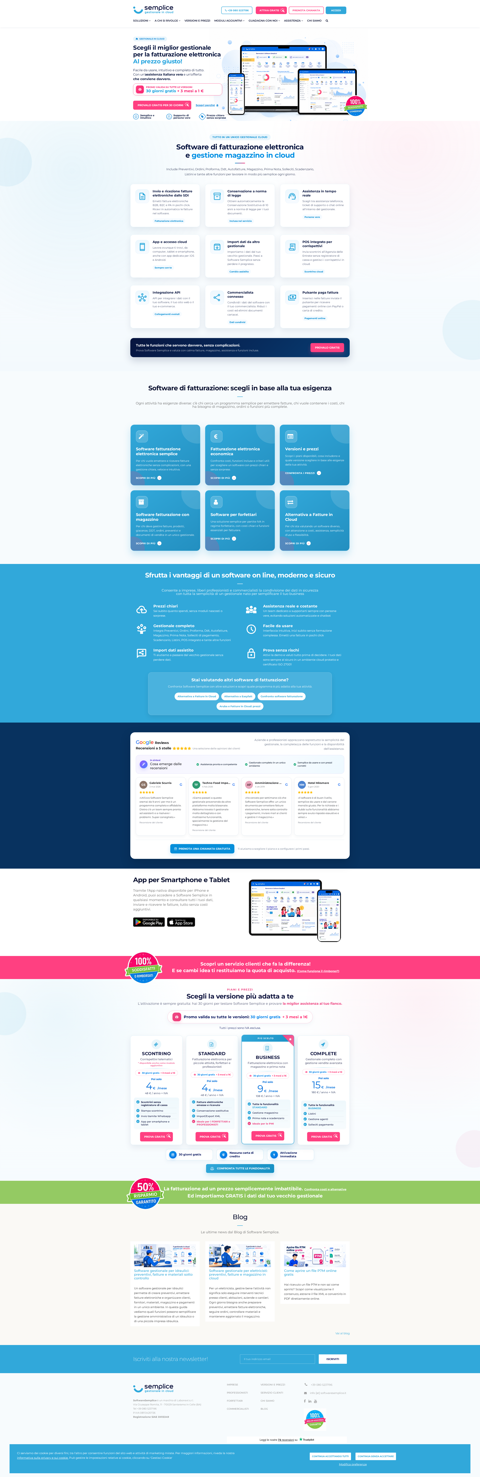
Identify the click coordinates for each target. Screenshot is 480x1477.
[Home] (153, 9)
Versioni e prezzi (302, 449)
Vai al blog (342, 1333)
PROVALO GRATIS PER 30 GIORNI (160, 105)
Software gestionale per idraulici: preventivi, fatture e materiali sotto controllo (163, 1274)
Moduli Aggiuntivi (228, 20)
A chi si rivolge (167, 20)
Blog (264, 1409)
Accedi (336, 10)
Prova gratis (154, 1136)
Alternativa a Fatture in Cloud (197, 696)
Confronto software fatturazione (282, 696)
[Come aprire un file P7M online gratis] (315, 1255)
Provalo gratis (327, 347)
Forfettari (235, 1401)
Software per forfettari (233, 514)
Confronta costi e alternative (325, 1189)
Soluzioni (141, 20)
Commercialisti (238, 1409)
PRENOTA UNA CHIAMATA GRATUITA (204, 848)
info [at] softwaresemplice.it (328, 1393)
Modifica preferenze (353, 1464)
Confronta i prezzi (302, 473)
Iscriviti (332, 1359)
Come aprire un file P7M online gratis (310, 1273)
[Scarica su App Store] (181, 922)
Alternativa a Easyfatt (238, 696)
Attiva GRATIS (269, 10)
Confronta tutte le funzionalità (243, 1168)
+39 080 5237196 (238, 10)
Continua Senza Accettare (376, 1456)
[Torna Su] (167, 1388)
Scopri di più (148, 477)
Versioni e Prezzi (197, 20)
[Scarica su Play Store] (149, 922)
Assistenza (292, 20)
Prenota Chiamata (306, 10)
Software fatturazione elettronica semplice (158, 451)
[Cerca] (327, 20)
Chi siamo (314, 20)
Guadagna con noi (263, 20)
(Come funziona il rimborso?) (318, 971)
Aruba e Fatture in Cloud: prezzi (240, 706)
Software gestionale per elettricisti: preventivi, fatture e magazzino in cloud (238, 1274)
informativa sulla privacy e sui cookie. (42, 1458)
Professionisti (237, 1393)
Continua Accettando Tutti (330, 1456)
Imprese (232, 1384)
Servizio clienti (272, 1393)
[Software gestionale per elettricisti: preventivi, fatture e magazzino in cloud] (240, 1255)
